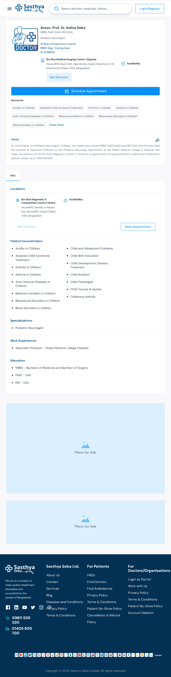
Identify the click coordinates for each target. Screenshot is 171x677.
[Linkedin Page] (16, 607)
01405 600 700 (22, 631)
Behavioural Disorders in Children (37, 301)
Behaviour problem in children (35, 293)
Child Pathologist (81, 282)
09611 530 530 (21, 620)
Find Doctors (96, 582)
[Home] (29, 8)
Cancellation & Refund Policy (103, 618)
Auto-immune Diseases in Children (32, 284)
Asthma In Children (28, 274)
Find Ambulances (99, 588)
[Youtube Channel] (24, 607)
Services (52, 588)
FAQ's (91, 575)
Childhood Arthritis (83, 297)
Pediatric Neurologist (29, 328)
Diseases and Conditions (64, 602)
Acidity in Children (27, 248)
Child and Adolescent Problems (91, 248)
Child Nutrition (80, 274)
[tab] (13, 175)
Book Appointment (138, 227)
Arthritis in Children (28, 267)
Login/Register (150, 8)
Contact (52, 582)
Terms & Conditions (60, 615)
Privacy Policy (56, 609)
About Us (53, 575)
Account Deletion (141, 613)
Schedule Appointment (89, 91)
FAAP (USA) (54, 32)
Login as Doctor (139, 579)
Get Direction (59, 77)
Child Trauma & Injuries (85, 289)
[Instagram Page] (41, 607)
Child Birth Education (84, 256)
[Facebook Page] (7, 607)
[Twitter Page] (32, 607)
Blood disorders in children (33, 308)
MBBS (43, 32)
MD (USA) (67, 32)
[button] (9, 8)
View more (56, 125)
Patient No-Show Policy (104, 609)
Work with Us (137, 586)
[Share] (157, 140)
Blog (49, 595)
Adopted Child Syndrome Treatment (32, 258)
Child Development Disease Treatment (89, 265)
